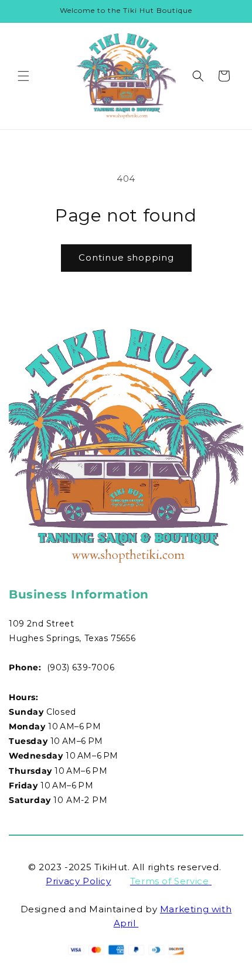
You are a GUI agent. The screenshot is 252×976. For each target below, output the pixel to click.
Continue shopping (126, 257)
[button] (23, 76)
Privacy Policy (78, 881)
